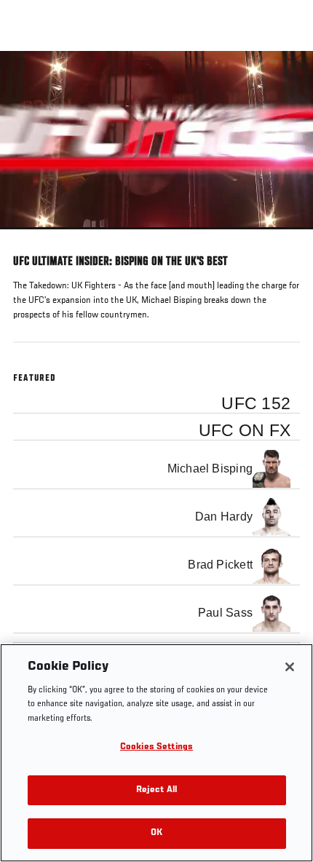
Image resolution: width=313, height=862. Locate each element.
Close (287, 78)
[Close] (290, 667)
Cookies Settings (156, 747)
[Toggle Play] (30, 238)
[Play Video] (156, 140)
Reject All (156, 790)
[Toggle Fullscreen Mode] (283, 238)
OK (156, 833)
